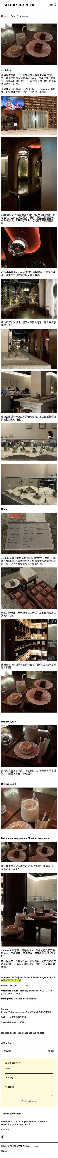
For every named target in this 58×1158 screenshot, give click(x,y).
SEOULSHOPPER (15, 1146)
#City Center (8, 1043)
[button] (55, 4)
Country (9, 1077)
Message (9, 1086)
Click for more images (25, 998)
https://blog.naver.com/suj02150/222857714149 (26, 1011)
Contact (5, 1129)
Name (8, 1068)
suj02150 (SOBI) (18, 1017)
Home (4, 16)
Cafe (13, 16)
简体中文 (5, 1151)
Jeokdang (24, 16)
